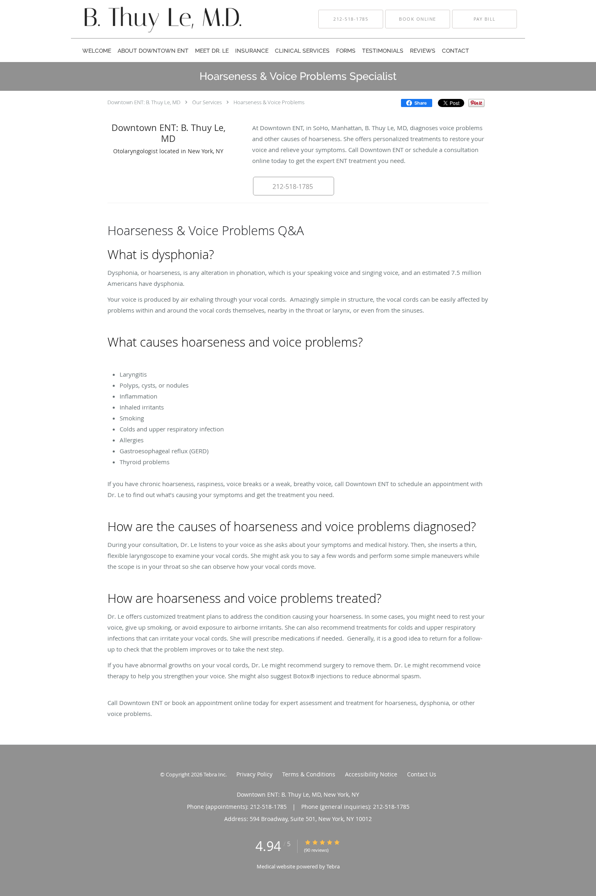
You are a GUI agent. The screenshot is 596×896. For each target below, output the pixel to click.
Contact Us (421, 774)
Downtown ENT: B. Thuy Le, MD (143, 102)
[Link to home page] (147, 19)
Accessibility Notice (371, 774)
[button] (417, 19)
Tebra (333, 866)
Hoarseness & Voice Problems (269, 102)
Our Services (207, 102)
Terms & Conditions (308, 774)
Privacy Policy (254, 774)
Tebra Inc (214, 774)
